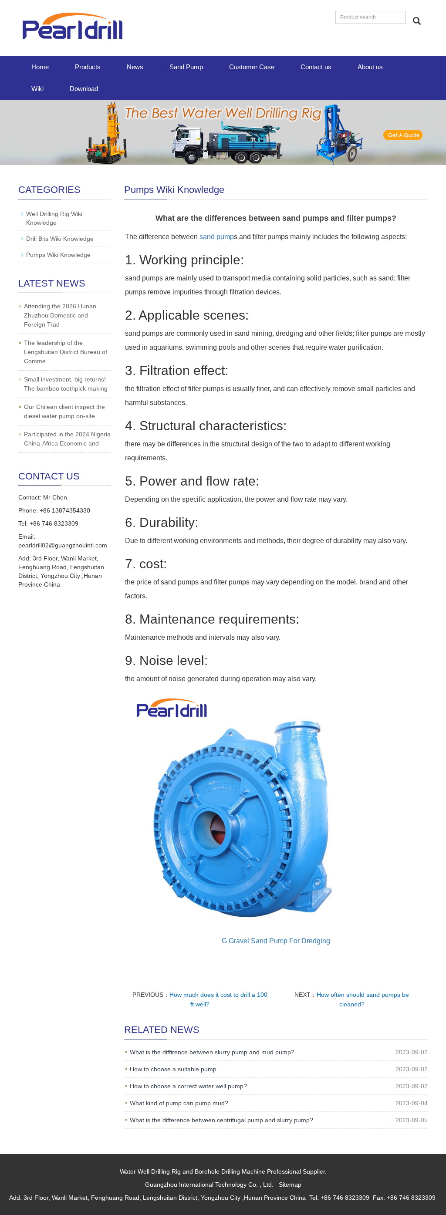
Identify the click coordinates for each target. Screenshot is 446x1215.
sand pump (216, 236)
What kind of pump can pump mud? (179, 1103)
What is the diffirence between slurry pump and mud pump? (212, 1052)
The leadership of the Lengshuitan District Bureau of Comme (65, 351)
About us (370, 67)
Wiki (37, 88)
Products (88, 67)
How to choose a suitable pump (173, 1069)
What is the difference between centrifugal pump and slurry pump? (221, 1120)
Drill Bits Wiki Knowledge (60, 238)
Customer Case (251, 67)
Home (40, 67)
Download (84, 88)
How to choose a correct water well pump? (188, 1086)
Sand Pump (186, 67)
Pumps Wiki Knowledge (58, 254)
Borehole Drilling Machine (230, 1171)
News (135, 67)
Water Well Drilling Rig (150, 1171)
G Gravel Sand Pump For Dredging (276, 941)
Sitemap (290, 1184)
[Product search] (417, 20)
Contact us (316, 67)
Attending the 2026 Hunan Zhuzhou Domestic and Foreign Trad (60, 315)
